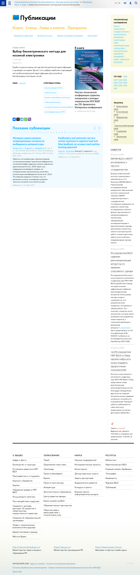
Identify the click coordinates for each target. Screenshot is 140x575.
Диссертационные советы (86, 473)
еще (115, 88)
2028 (125, 76)
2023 (120, 82)
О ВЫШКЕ (18, 455)
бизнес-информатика (119, 27)
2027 (116, 80)
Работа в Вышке (19, 536)
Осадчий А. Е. (29, 148)
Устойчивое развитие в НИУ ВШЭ (25, 470)
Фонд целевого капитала (24, 496)
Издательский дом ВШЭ (116, 464)
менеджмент (119, 56)
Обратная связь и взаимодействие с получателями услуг (52, 512)
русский (22, 83)
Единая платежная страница (25, 532)
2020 (120, 85)
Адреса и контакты (37, 563)
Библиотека (111, 460)
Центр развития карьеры (55, 496)
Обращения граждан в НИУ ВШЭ (25, 491)
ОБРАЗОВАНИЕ (51, 455)
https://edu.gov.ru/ (62, 547)
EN (119, 3)
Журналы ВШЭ (112, 482)
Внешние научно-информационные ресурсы (86, 493)
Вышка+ (47, 478)
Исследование (124, 327)
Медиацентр (111, 478)
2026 (120, 80)
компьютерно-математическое (120, 49)
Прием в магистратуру (54, 482)
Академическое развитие (86, 482)
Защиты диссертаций (84, 478)
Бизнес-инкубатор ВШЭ (54, 501)
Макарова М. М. (40, 148)
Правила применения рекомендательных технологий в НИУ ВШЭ (74, 567)
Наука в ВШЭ (92, 36)
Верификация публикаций (23, 36)
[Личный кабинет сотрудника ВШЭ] (130, 3)
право (116, 59)
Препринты (77, 27)
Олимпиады (49, 469)
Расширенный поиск (44, 36)
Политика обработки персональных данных (30, 567)
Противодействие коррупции (26, 501)
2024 (116, 82)
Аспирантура (49, 487)
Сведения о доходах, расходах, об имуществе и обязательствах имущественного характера (25, 510)
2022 (125, 82)
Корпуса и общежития (22, 480)
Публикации (38, 17)
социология (124, 59)
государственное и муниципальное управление (122, 34)
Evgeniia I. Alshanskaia (66, 151)
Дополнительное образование (57, 491)
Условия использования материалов (60, 563)
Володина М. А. (18, 148)
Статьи (31, 27)
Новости (116, 149)
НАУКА (78, 455)
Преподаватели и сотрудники (26, 476)
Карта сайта (17, 571)
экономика (118, 62)
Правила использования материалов (70, 36)
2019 (125, 85)
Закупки (16, 485)
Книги (18, 27)
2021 (116, 85)
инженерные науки (121, 45)
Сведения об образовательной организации (26, 519)
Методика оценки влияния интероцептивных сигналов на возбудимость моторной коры (28, 140)
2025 (125, 80)
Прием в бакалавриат (53, 473)
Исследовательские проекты (88, 464)
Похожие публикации (31, 128)
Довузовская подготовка (55, 464)
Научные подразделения (85, 460)
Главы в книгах (52, 27)
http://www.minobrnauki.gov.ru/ (26, 547)
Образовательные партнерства (58, 505)
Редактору (130, 563)
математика (118, 53)
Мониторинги (81, 469)
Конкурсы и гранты (83, 487)
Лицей (46, 460)
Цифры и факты (19, 460)
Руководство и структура (24, 464)
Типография (111, 473)
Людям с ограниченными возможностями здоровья (24, 526)
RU (116, 3)
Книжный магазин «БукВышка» (119, 469)
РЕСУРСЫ (111, 455)
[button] (48, 132)
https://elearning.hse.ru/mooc (108, 547)
